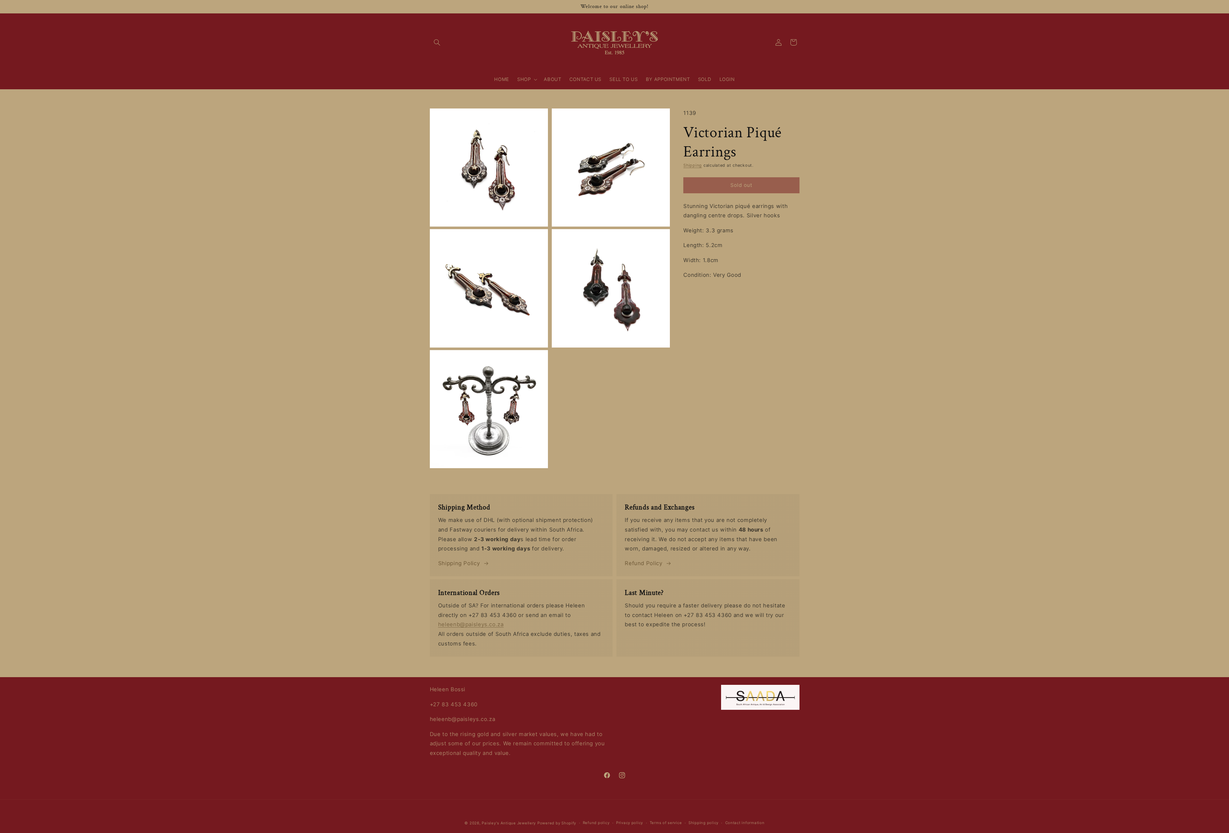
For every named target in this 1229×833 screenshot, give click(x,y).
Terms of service (666, 823)
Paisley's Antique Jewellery (509, 823)
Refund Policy (643, 563)
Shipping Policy (459, 563)
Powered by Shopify (556, 823)
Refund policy (596, 823)
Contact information (745, 823)
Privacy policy (629, 823)
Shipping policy (703, 823)
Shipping (692, 165)
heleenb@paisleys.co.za (471, 624)
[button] (437, 42)
